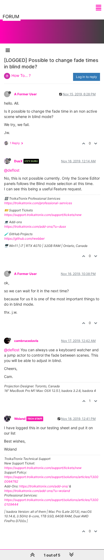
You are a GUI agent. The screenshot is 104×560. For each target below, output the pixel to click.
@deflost (11, 170)
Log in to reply (86, 77)
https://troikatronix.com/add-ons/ (43, 486)
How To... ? (21, 75)
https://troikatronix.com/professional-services (38, 203)
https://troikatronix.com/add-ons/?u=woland (37, 491)
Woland (20, 419)
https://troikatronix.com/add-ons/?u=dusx (35, 226)
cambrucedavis (26, 341)
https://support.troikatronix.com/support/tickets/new (43, 215)
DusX (18, 161)
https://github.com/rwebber (24, 238)
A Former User (25, 94)
